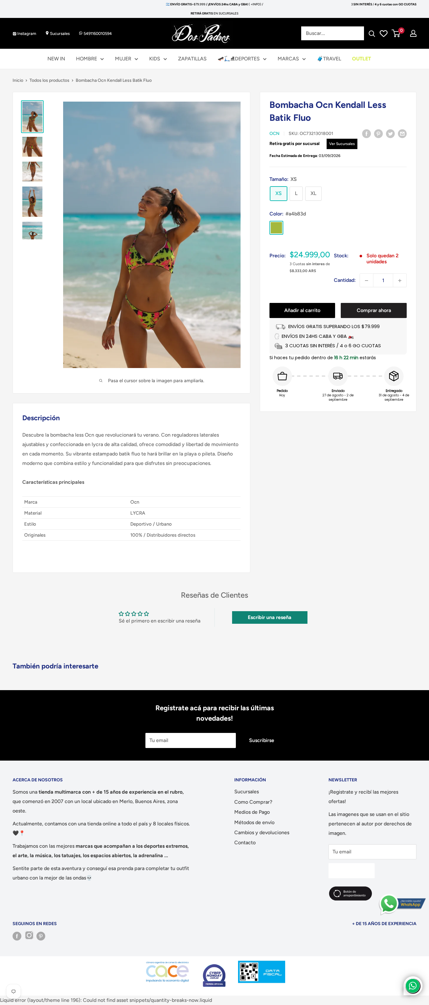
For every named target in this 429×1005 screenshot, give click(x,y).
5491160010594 (97, 33)
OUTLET (361, 59)
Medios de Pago (252, 812)
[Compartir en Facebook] (366, 133)
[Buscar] (372, 33)
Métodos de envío (254, 822)
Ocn (274, 133)
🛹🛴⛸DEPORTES (239, 59)
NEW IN (56, 59)
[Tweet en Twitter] (390, 133)
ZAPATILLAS (192, 59)
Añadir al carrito (302, 311)
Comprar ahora (374, 311)
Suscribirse (261, 740)
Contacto (245, 843)
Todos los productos (49, 80)
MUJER (123, 59)
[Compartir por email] (402, 133)
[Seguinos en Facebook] (17, 936)
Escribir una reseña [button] (269, 617)
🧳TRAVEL (329, 59)
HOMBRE (86, 59)
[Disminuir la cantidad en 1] (366, 280)
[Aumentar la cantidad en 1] (399, 280)
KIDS (154, 59)
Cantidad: (345, 280)
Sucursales (59, 33)
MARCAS (288, 59)
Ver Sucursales (342, 144)
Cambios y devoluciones (261, 832)
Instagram (26, 33)
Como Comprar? (253, 802)
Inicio (18, 80)
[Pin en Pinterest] (378, 133)
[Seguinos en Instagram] (28, 936)
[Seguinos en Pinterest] (40, 936)
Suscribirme (351, 871)
